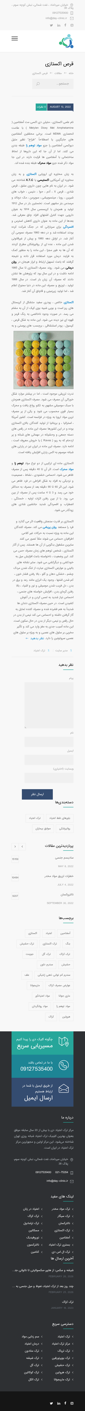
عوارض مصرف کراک (59, 985)
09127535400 (60, 13)
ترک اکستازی (50, 944)
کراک (51, 1017)
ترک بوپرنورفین (61, 1358)
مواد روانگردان (40, 1006)
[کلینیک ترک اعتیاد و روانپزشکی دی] (45, 41)
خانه (71, 73)
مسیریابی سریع (35, 1046)
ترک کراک (64, 954)
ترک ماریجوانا (62, 1379)
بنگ (68, 944)
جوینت (29, 954)
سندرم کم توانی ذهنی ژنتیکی (54, 975)
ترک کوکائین (31, 1372)
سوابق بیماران (43, 828)
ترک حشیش (27, 944)
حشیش (65, 964)
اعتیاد (49, 933)
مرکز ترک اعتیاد (61, 1343)
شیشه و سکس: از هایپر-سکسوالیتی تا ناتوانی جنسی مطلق (42, 1270)
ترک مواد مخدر (61, 1209)
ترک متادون (32, 1351)
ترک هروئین (62, 1372)
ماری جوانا (64, 996)
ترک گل (46, 954)
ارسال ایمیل (38, 1098)
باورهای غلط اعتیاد (59, 818)
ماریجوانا (35, 985)
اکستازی (32, 933)
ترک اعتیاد (35, 818)
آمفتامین (65, 933)
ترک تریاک (64, 1351)
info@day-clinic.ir (57, 1181)
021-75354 (61, 1172)
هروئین (66, 1017)
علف (27, 975)
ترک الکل (33, 1379)
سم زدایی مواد (30, 1336)
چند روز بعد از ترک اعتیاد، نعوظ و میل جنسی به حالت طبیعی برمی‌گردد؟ (42, 1286)
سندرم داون (46, 964)
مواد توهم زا (63, 1006)
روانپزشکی (64, 828)
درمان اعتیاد (32, 1343)
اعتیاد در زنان (31, 1209)
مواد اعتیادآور (42, 996)
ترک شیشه (32, 1358)
